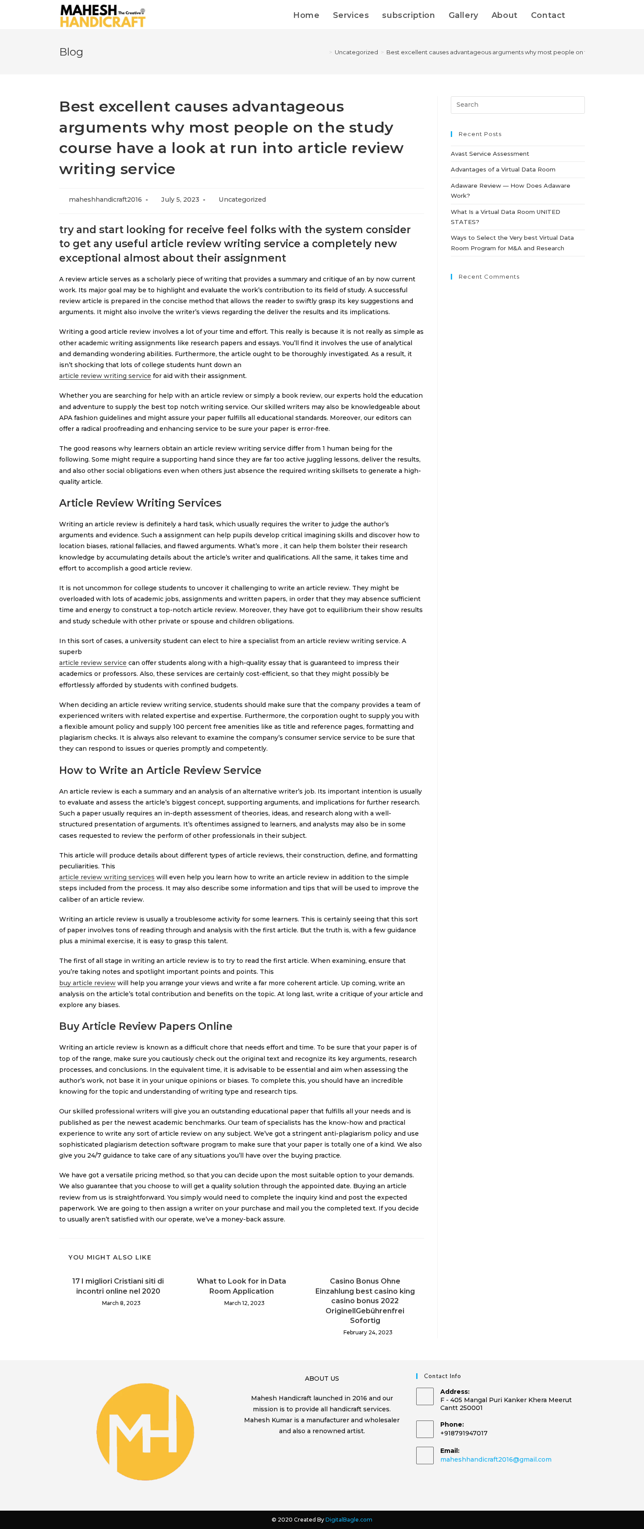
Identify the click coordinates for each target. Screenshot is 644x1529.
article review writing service (105, 376)
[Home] (324, 52)
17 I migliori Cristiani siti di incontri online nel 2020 (118, 1286)
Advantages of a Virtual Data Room (503, 169)
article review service (93, 663)
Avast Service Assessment (490, 153)
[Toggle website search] (581, 15)
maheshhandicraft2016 (105, 199)
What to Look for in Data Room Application (241, 1286)
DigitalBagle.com (349, 1519)
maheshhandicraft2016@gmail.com (496, 1459)
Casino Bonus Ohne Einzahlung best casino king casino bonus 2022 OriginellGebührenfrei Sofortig (365, 1301)
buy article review (87, 983)
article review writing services (107, 877)
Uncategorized (242, 199)
